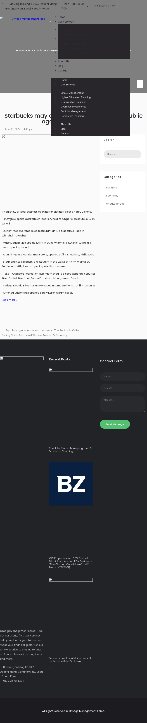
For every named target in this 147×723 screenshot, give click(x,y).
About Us (63, 61)
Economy (112, 195)
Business (111, 187)
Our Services (66, 21)
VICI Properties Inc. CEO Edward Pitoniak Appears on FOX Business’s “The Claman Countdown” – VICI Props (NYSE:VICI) (70, 562)
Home (64, 79)
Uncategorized (115, 203)
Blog (63, 128)
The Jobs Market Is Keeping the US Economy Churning (70, 449)
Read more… (9, 300)
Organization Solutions (73, 39)
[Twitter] (140, 72)
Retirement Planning (72, 53)
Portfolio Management (73, 48)
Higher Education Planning (76, 34)
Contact (63, 70)
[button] (90, 75)
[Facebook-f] (140, 66)
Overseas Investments (73, 43)
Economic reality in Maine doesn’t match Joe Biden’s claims (70, 659)
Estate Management (72, 29)
